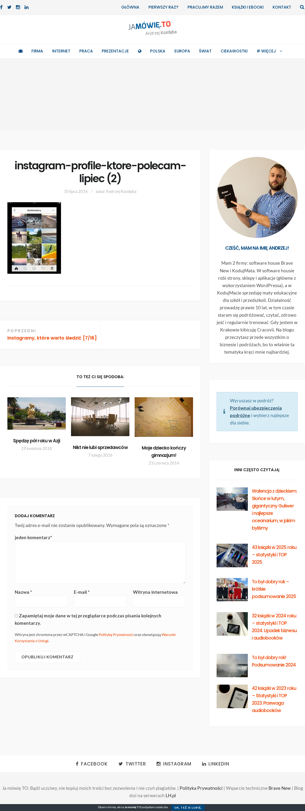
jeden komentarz (33, 537)
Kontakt (282, 7)
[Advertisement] (152, 94)
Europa (182, 51)
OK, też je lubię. (188, 807)
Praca (86, 51)
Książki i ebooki (248, 7)
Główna (130, 7)
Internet (61, 51)
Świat (205, 51)
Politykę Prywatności (116, 634)
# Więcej (266, 51)
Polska (157, 51)
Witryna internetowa (155, 592)
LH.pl (171, 795)
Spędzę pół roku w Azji (36, 441)
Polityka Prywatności (201, 788)
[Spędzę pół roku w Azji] (36, 413)
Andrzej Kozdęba (121, 191)
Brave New (280, 788)
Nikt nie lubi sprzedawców (100, 447)
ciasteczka (161, 807)
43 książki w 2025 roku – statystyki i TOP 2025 (274, 554)
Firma (37, 51)
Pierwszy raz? (163, 7)
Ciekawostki (234, 51)
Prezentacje (115, 51)
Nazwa (23, 592)
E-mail (82, 592)
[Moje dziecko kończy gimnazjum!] (164, 417)
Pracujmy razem (205, 7)
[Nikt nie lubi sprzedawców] (100, 416)
